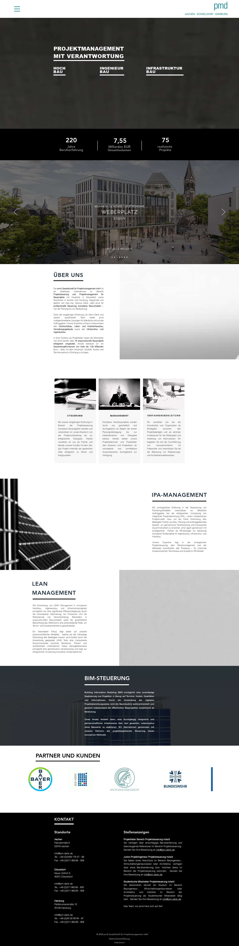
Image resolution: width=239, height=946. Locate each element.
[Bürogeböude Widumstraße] (124, 257)
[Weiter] (223, 212)
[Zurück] (15, 212)
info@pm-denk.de (63, 853)
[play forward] (209, 779)
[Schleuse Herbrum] (114, 257)
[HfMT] (119, 257)
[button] (17, 8)
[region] (73, 81)
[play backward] (29, 779)
